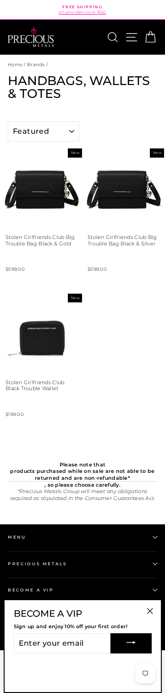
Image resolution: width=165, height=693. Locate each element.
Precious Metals (37, 563)
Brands (36, 65)
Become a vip (31, 589)
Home (15, 65)
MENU (17, 537)
